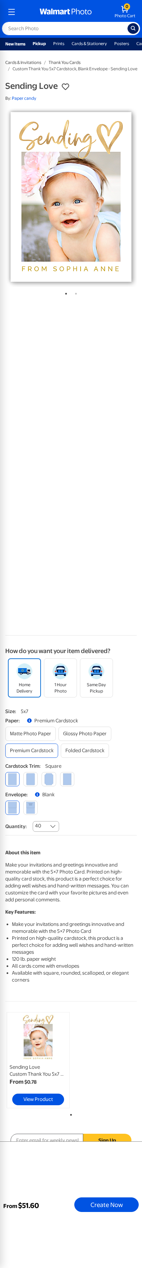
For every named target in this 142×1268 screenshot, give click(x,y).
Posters (121, 43)
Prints (58, 43)
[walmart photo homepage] (65, 12)
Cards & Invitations (23, 62)
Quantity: (16, 826)
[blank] (12, 808)
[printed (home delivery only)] (30, 808)
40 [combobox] (38, 826)
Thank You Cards (65, 62)
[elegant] (49, 779)
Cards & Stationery (89, 43)
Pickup (39, 43)
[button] (65, 86)
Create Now (106, 1204)
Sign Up (107, 1140)
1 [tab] (64, 292)
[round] (30, 779)
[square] (12, 779)
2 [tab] (74, 292)
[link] (38, 1060)
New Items (15, 43)
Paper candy (24, 98)
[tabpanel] (71, 197)
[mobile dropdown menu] (12, 12)
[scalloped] (67, 779)
